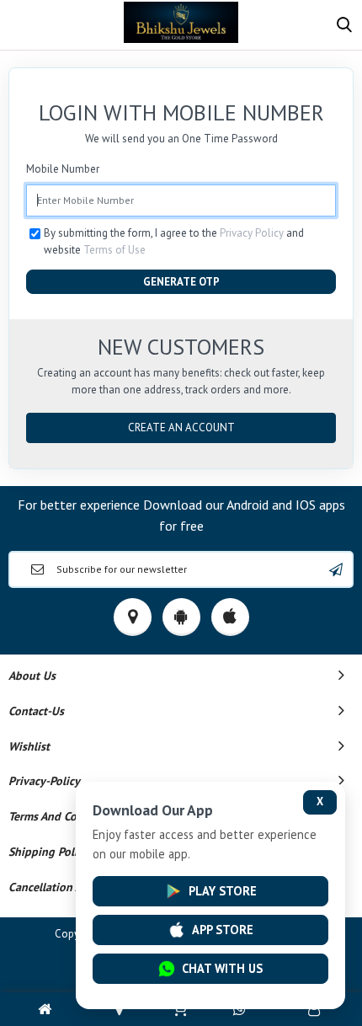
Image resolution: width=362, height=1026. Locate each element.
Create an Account (181, 427)
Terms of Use (114, 250)
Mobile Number (62, 169)
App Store (222, 930)
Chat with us (222, 968)
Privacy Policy (252, 233)
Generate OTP (181, 282)
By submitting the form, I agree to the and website (174, 241)
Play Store (223, 891)
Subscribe (336, 569)
